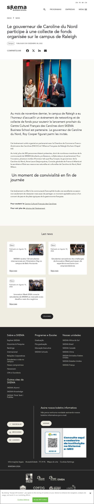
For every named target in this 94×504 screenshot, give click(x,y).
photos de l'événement (35, 208)
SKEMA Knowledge (15, 391)
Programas (55, 9)
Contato (15, 440)
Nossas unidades (72, 335)
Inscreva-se (17, 424)
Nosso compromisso (15, 365)
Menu (81, 9)
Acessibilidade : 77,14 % (35, 462)
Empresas (70, 9)
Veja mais (47, 316)
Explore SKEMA (13, 340)
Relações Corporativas (16, 356)
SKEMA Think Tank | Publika (15, 396)
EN (77, 3)
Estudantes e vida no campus (15, 360)
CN (86, 3)
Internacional (12, 352)
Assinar (46, 423)
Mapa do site (52, 462)
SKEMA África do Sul (71, 340)
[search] (44, 9)
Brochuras (16, 432)
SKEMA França (69, 365)
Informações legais (16, 462)
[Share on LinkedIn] (39, 50)
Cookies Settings (23, 500)
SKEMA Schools (41, 352)
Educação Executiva (43, 348)
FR (80, 3)
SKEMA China (68, 352)
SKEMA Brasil (68, 344)
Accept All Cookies (40, 500)
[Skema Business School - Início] (17, 8)
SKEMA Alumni (13, 387)
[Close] (90, 493)
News (17, 18)
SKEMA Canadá (69, 348)
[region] (47, 497)
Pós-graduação (41, 344)
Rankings (10, 348)
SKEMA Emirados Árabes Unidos (73, 357)
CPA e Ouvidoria (14, 373)
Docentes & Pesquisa (15, 344)
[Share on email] (45, 50)
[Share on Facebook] (27, 50)
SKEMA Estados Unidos (72, 361)
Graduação (39, 340)
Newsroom (11, 369)
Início (9, 18)
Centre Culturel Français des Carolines (40, 204)
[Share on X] (33, 50)
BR (83, 3)
